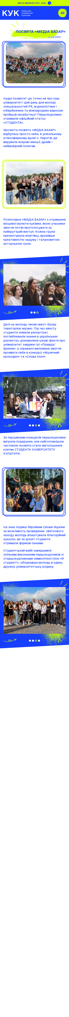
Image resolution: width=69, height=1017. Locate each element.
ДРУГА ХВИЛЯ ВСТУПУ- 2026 (32, 3)
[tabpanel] (34, 285)
